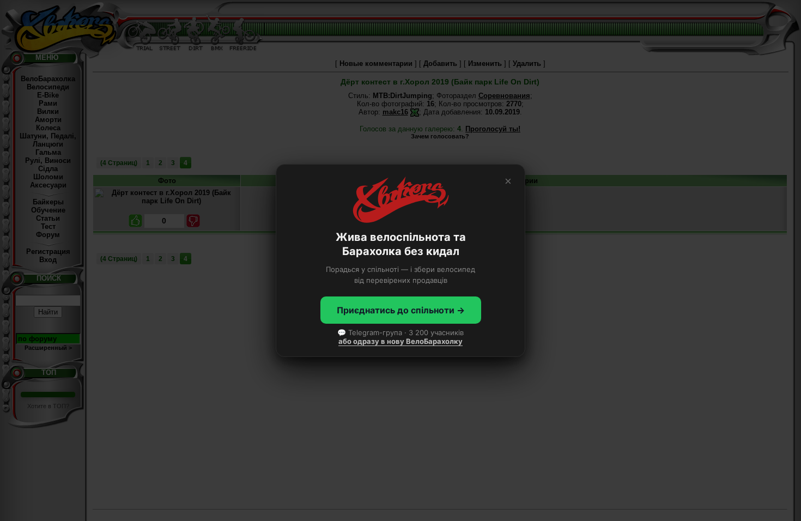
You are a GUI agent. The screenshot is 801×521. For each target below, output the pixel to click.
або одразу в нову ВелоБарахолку (400, 341)
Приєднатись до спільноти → (401, 310)
